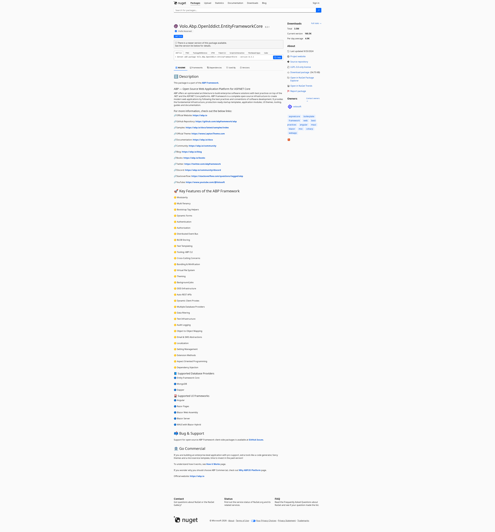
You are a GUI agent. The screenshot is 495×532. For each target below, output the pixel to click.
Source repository (299, 61)
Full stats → (316, 23)
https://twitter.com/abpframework (202, 164)
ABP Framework (210, 82)
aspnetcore (294, 116)
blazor (292, 128)
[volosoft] (290, 106)
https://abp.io (200, 115)
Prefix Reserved (185, 31)
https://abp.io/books (194, 157)
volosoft (297, 106)
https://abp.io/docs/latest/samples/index (207, 127)
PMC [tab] (187, 53)
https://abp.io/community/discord (203, 170)
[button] (277, 57)
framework (294, 120)
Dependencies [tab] (215, 67)
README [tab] (181, 67)
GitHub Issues (256, 439)
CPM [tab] (213, 53)
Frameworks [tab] (197, 67)
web (305, 120)
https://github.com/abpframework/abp (216, 121)
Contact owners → (313, 99)
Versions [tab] (246, 67)
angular (303, 124)
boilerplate (309, 116)
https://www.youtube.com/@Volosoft (205, 182)
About (231, 520)
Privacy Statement (287, 520)
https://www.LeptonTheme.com (208, 133)
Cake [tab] (266, 53)
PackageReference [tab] (200, 53)
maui (313, 124)
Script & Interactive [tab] (237, 53)
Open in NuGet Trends (301, 85)
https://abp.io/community (202, 145)
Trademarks (303, 520)
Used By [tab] (232, 67)
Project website (298, 56)
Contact (179, 499)
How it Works (213, 464)
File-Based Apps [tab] (254, 53)
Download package (299, 72)
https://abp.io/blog (192, 151)
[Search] (318, 10)
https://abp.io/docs (203, 139)
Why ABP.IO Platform (250, 470)
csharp (309, 128)
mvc (301, 128)
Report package (298, 91)
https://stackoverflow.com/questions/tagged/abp (217, 176)
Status (228, 499)
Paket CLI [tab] (222, 53)
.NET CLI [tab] (178, 53)
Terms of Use (242, 520)
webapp (293, 133)
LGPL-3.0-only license (300, 67)
